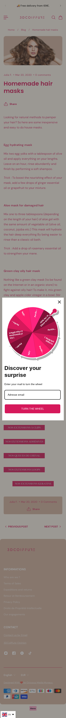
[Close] (59, 302)
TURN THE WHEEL (32, 408)
